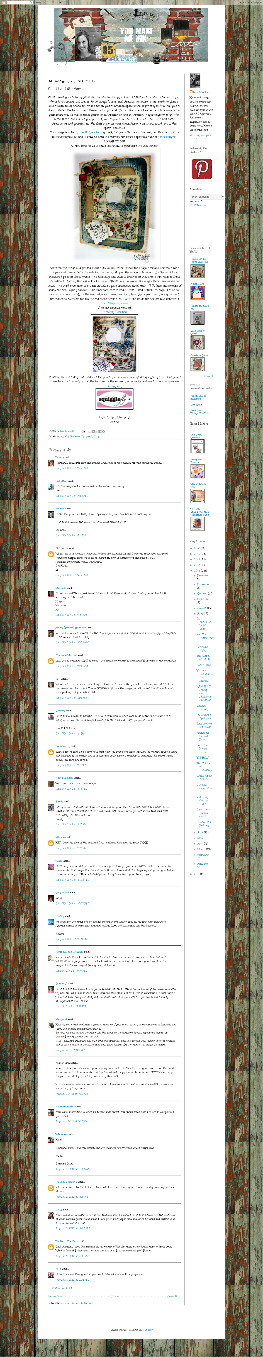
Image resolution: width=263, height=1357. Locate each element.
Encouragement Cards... (205, 725)
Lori (58, 679)
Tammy (60, 457)
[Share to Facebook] (100, 431)
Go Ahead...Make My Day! (205, 624)
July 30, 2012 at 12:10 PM (72, 666)
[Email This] (90, 431)
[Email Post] (83, 430)
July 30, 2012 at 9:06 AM (72, 575)
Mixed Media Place (198, 486)
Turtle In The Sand (67, 1241)
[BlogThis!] (93, 431)
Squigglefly (165, 137)
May (200, 838)
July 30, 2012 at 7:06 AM (72, 468)
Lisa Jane (61, 481)
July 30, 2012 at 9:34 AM (71, 615)
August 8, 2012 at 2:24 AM (72, 1279)
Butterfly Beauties (88, 132)
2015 (197, 554)
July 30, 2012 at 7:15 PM (71, 848)
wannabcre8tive (66, 1106)
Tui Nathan (62, 892)
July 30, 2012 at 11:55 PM (72, 939)
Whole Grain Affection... (204, 777)
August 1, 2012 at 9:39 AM (72, 1094)
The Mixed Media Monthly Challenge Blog (200, 512)
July (200, 613)
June (200, 832)
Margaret (61, 1019)
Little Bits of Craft (198, 332)
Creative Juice (199, 355)
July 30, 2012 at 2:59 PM (71, 765)
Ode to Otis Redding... (204, 823)
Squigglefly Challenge (68, 436)
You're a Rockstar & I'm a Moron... (205, 676)
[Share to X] (97, 431)
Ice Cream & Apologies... (204, 716)
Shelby (60, 916)
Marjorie (61, 588)
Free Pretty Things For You (200, 412)
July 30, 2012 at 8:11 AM (71, 535)
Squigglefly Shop (90, 436)
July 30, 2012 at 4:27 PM (71, 824)
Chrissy (60, 710)
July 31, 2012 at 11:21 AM (71, 1006)
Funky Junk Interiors (198, 397)
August (202, 608)
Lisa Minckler (201, 92)
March (201, 849)
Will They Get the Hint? (202, 800)
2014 (197, 559)
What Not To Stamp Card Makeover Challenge (204, 693)
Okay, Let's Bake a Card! (203, 813)
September (203, 599)
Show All (208, 376)
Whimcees (62, 1134)
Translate (202, 205)
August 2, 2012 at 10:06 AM (73, 1169)
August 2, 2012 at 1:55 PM (72, 1196)
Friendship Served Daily (203, 736)
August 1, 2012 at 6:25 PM (72, 1121)
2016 (197, 548)
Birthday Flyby (202, 648)
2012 (197, 570)
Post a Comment (62, 1288)
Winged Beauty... (203, 707)
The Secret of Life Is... (204, 657)
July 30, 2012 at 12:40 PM (72, 698)
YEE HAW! (203, 757)
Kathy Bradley (65, 778)
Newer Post (55, 1296)
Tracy (59, 861)
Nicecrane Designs (66, 1182)
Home (115, 1296)
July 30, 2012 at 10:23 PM (72, 880)
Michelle (61, 508)
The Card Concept (196, 436)
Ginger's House (118, 303)
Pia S (59, 1209)
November (203, 584)
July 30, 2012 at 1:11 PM (70, 733)
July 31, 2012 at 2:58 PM (71, 1050)
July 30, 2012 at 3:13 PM (71, 789)
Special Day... (204, 665)
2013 (197, 565)
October (202, 593)
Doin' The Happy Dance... (202, 748)
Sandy (60, 801)
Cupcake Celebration (204, 788)
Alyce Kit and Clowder (69, 952)
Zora (58, 1269)
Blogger (148, 1330)
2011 (197, 874)
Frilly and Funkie (196, 461)
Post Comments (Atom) (78, 1303)
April (200, 843)
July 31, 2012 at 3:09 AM (71, 970)
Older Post (174, 1296)
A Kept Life (197, 284)
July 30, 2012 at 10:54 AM (72, 642)
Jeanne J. (62, 983)
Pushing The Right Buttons (199, 260)
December (203, 575)
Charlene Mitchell (66, 655)
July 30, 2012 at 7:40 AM (72, 496)
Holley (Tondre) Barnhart (71, 627)
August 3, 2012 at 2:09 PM (72, 1256)
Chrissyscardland (200, 307)
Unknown (62, 548)
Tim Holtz (196, 404)
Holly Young (63, 746)
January (202, 863)
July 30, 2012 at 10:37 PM (72, 903)
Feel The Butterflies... (205, 638)
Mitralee (61, 837)
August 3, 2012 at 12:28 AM (73, 1228)
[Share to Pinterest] (103, 431)
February (203, 855)
